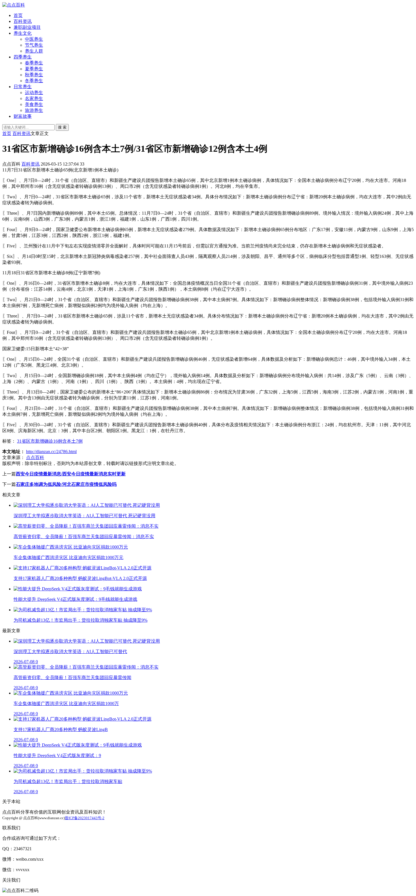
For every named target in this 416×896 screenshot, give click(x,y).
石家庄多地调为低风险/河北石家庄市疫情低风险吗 (66, 484)
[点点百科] (13, 5)
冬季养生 (34, 80)
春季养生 (34, 62)
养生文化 (23, 33)
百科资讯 (23, 21)
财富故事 (23, 116)
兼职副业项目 (27, 27)
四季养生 (23, 57)
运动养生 (34, 92)
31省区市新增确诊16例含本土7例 (50, 441)
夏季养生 (34, 68)
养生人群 (34, 51)
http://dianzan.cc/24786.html (51, 451)
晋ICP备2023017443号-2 (84, 818)
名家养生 (34, 98)
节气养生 (34, 45)
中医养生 (34, 39)
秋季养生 (34, 74)
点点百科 (35, 457)
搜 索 (62, 127)
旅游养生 (34, 110)
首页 (18, 15)
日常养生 (23, 86)
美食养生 (34, 104)
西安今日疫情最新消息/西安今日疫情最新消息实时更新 (71, 473)
